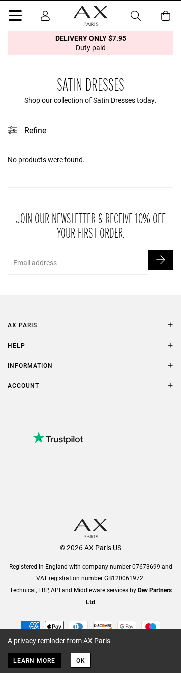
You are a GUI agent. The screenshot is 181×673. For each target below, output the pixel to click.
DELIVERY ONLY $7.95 (90, 42)
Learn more (34, 660)
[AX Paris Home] (90, 16)
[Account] (45, 16)
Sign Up (160, 260)
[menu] (15, 17)
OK (80, 660)
